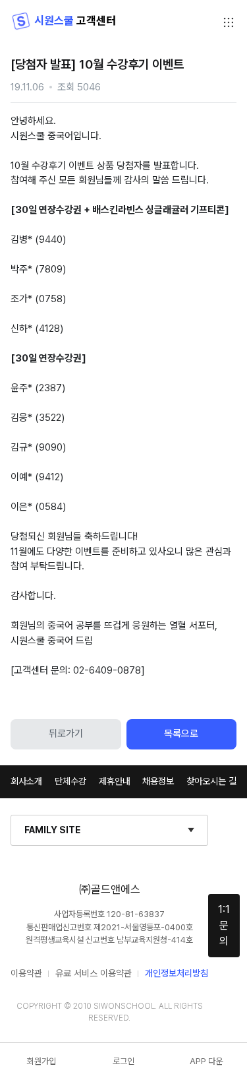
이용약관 (26, 973)
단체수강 (70, 781)
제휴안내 (114, 781)
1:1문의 (224, 925)
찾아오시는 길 (211, 781)
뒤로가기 (66, 734)
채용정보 (158, 781)
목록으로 (181, 734)
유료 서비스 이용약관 (93, 973)
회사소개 (26, 781)
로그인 (123, 1061)
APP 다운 (206, 1061)
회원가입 (41, 1061)
